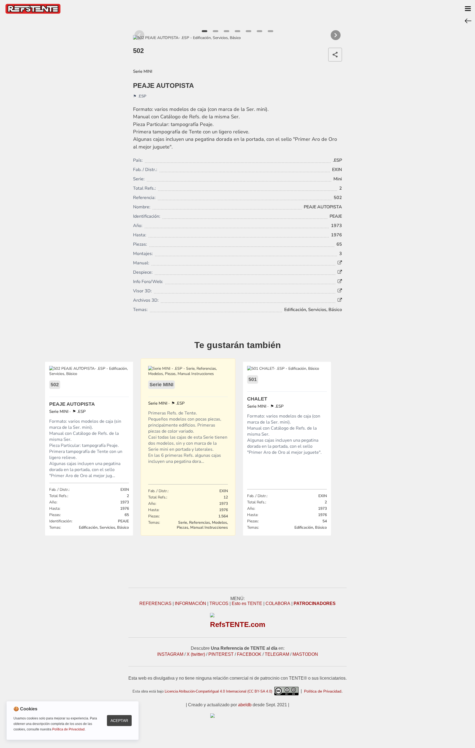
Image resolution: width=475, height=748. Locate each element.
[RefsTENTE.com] (237, 715)
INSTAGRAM (170, 654)
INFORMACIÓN (190, 603)
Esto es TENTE (247, 603)
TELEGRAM (277, 654)
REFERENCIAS (155, 603)
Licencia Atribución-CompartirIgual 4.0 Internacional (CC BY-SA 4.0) (219, 691)
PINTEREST (221, 654)
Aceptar (119, 720)
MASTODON (305, 654)
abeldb (245, 704)
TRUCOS (218, 603)
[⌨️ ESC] (468, 20)
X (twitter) (196, 654)
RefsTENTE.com (237, 624)
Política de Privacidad (322, 691)
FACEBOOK (249, 654)
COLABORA (278, 603)
